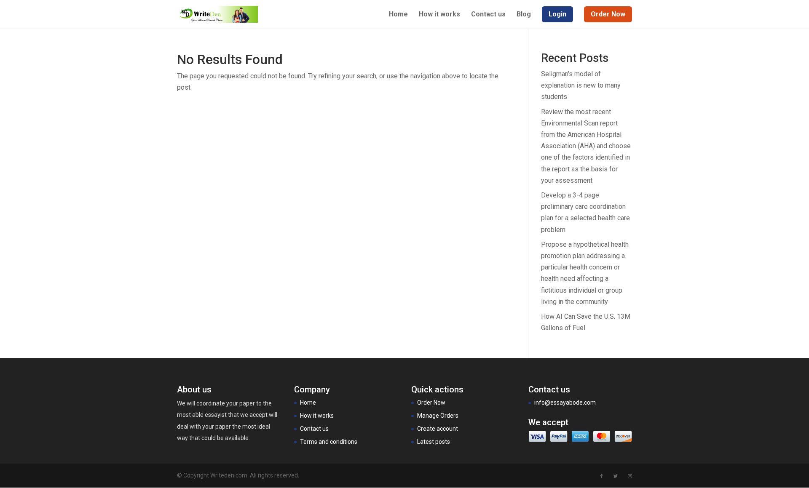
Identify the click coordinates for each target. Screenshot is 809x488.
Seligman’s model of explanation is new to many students (581, 85)
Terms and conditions (328, 441)
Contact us (488, 14)
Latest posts (433, 441)
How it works (439, 14)
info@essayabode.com (565, 402)
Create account (437, 428)
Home (398, 14)
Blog (524, 14)
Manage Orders (437, 415)
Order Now (431, 402)
